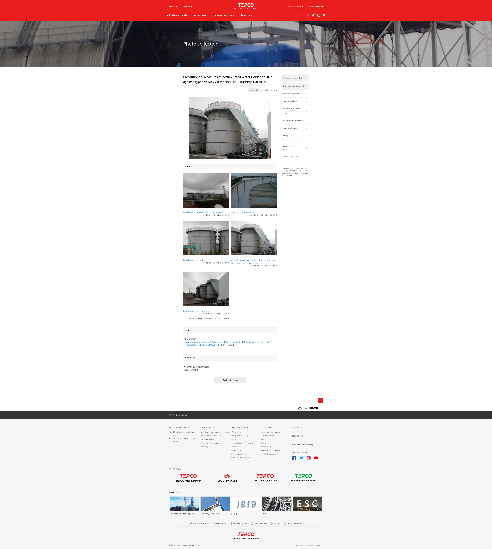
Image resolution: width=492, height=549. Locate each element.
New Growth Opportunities (210, 436)
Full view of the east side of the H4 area (203, 212)
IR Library (234, 439)
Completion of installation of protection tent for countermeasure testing (253, 262)
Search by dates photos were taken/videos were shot (292, 111)
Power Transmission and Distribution (213, 432)
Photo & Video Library (317, 6)
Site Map (172, 545)
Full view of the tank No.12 (196, 260)
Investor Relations (224, 15)
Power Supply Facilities (269, 450)
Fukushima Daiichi (177, 15)
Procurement (266, 447)
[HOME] (170, 415)
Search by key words (291, 94)
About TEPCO (247, 15)
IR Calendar (235, 450)
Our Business (200, 15)
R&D (263, 439)
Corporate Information (269, 432)
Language (186, 6)
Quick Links (171, 6)
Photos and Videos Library (290, 148)
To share (303, 408)
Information (235, 432)
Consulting (204, 447)
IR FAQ (233, 447)
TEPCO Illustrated (267, 454)
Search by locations (290, 128)
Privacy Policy (194, 545)
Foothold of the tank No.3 (244, 212)
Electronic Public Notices (239, 458)
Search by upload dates (292, 101)
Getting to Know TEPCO (239, 454)
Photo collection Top (292, 78)
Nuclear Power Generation (209, 443)
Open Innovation (206, 439)
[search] (301, 15)
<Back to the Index (230, 380)
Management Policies (238, 436)
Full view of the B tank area (196, 310)
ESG (262, 443)
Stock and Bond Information (241, 443)
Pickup (285, 136)
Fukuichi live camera (291, 156)
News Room (301, 6)
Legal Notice (182, 545)
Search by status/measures (293, 121)
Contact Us (291, 6)
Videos (286, 160)
